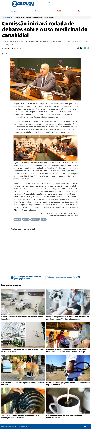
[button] (78, 48)
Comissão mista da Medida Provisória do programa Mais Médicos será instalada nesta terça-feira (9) (66, 351)
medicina (26, 219)
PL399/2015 (35, 219)
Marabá (37, 11)
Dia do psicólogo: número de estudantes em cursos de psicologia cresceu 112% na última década (67, 318)
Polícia (59, 11)
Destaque (17, 219)
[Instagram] (88, 426)
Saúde (44, 219)
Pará (79, 11)
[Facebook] (84, 426)
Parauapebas (14, 11)
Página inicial (6, 17)
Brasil (12, 17)
